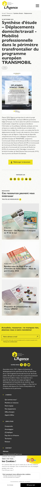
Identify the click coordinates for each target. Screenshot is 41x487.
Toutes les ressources (10, 199)
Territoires (8, 438)
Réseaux (7, 442)
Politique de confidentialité (10, 341)
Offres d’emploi (9, 412)
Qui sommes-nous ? (11, 400)
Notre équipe (9, 406)
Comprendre (9, 426)
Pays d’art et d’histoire (12, 435)
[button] (11, 179)
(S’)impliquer (9, 432)
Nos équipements (10, 409)
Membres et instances (11, 403)
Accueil (4, 13)
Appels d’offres (9, 415)
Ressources (9, 13)
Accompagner (9, 429)
